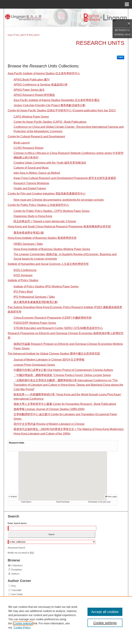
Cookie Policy (22, 627)
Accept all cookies (105, 612)
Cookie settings (22, 623)
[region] (66, 617)
